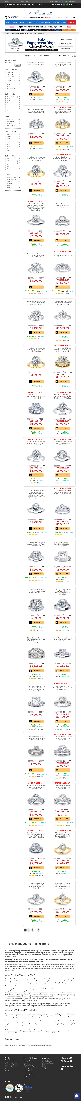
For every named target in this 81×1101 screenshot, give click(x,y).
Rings (13, 33)
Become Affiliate (29, 1075)
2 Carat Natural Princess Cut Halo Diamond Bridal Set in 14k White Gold (62, 544)
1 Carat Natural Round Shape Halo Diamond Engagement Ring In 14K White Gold (36, 255)
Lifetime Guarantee (11, 1063)
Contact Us (27, 1061)
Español (28, 1)
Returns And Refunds (30, 1067)
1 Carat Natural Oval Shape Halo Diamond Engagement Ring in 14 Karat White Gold (62, 396)
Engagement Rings (22, 33)
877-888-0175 (56, 1)
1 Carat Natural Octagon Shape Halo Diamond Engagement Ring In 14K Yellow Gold (62, 835)
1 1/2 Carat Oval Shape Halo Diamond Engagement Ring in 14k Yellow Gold (36, 158)
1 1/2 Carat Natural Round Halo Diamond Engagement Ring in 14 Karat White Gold (36, 111)
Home (7, 33)
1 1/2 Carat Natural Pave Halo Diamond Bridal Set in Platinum (62, 205)
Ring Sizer (45, 1067)
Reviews (7, 1069)
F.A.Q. (25, 1063)
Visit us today (28, 1032)
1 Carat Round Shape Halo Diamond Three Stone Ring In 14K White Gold (63, 255)
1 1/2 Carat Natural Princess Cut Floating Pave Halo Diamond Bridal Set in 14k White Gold (36, 689)
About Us (8, 1071)
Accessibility (27, 1071)
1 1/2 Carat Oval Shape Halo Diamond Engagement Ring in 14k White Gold (62, 158)
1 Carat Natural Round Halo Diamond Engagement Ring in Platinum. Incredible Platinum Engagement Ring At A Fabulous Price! (36, 207)
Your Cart (72, 4)
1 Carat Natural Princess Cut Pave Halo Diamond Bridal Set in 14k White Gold (62, 688)
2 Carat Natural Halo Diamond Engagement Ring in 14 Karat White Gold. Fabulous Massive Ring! (36, 640)
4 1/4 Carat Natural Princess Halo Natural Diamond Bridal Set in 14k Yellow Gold (62, 349)
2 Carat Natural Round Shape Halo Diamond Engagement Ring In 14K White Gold (63, 302)
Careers (26, 1079)
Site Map (26, 1077)
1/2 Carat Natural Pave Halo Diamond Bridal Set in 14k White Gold (62, 787)
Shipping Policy (28, 1065)
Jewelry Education (47, 1061)
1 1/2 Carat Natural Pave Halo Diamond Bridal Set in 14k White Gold (62, 738)
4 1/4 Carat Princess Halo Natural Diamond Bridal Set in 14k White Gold (36, 396)
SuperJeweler (57, 955)
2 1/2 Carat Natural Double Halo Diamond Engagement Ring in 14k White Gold (36, 591)
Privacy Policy (28, 1069)
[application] (77, 1096)
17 (38, 930)
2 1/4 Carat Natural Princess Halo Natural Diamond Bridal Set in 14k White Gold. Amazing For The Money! (36, 835)
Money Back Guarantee (12, 1065)
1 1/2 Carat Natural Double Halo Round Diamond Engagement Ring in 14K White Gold (62, 592)
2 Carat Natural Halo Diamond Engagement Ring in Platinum (36, 63)
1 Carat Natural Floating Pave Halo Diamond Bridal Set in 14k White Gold (36, 787)
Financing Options (10, 1067)
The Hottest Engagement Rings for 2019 (40, 1045)
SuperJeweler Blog (67, 1066)
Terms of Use (28, 1073)
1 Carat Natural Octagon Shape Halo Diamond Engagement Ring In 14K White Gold (36, 886)
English (23, 1)
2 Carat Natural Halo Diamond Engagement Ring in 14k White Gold (62, 443)
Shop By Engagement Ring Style (15, 1045)
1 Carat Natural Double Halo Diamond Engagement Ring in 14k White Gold (36, 544)
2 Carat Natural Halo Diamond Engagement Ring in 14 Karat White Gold (62, 639)
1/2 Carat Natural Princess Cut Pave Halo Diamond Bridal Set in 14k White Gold (36, 738)
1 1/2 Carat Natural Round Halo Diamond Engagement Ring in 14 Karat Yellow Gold (62, 64)
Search (17, 65)
